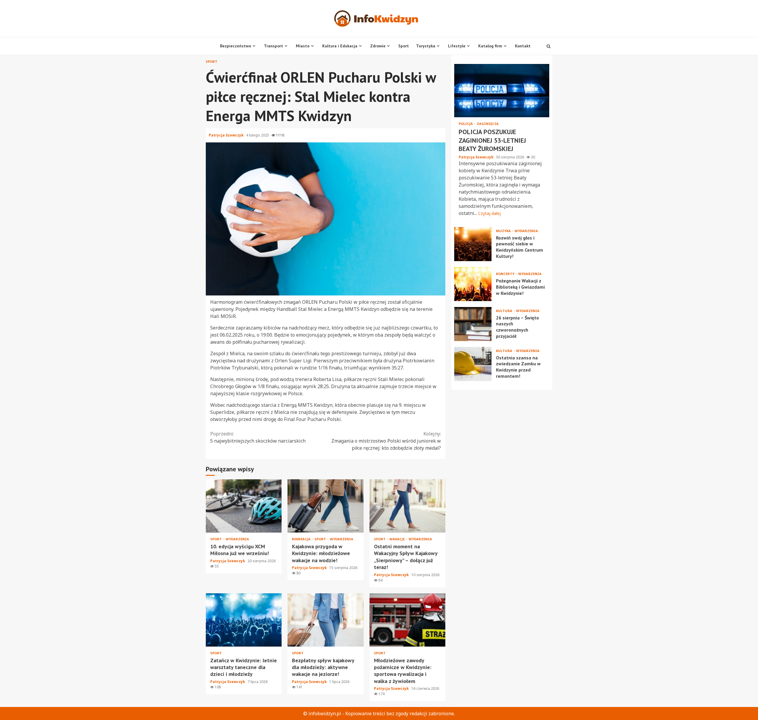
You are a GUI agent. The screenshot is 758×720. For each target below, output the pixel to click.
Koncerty (505, 273)
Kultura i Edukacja (339, 46)
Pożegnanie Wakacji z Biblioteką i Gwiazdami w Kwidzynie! (473, 284)
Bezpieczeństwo (235, 46)
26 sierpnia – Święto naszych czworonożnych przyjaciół (473, 324)
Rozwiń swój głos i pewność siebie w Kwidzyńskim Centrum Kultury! (473, 244)
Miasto (302, 46)
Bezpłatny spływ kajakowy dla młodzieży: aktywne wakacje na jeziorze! (325, 620)
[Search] (548, 46)
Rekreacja (301, 539)
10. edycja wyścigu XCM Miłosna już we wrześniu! (244, 506)
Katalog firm (490, 46)
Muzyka (504, 230)
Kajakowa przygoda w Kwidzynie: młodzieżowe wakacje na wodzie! (325, 506)
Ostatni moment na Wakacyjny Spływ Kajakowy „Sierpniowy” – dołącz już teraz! (407, 506)
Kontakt (523, 46)
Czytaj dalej (489, 213)
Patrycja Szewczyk (227, 135)
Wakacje (397, 539)
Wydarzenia (237, 539)
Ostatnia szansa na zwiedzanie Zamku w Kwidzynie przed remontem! (473, 364)
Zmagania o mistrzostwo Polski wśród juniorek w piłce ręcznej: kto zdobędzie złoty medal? (386, 440)
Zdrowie (378, 46)
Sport (403, 46)
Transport (273, 46)
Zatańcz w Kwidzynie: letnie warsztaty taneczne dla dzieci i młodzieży (244, 620)
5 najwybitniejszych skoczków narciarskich (258, 437)
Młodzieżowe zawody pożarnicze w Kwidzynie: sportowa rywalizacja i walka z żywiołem (407, 620)
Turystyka (425, 46)
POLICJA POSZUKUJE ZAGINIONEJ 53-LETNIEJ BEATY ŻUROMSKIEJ (501, 90)
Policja (466, 123)
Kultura (504, 310)
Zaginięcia (488, 123)
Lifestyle (456, 46)
